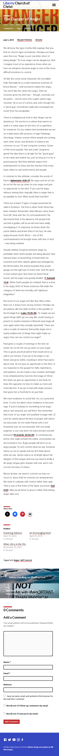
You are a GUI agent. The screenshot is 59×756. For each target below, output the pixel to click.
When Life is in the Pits (14, 544)
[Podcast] (22, 740)
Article (18, 25)
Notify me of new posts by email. (22, 713)
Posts (12, 25)
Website (7, 684)
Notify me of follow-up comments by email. (27, 705)
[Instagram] (18, 740)
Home (6, 25)
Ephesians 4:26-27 (20, 180)
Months (28, 28)
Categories (8, 28)
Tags (19, 28)
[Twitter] (9, 740)
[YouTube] (14, 740)
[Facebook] (5, 740)
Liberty (16, 5)
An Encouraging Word (40, 532)
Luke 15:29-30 (28, 313)
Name (7, 662)
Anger (17, 560)
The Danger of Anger (28, 25)
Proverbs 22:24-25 (24, 434)
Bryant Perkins (24, 40)
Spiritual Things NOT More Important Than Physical (22, 592)
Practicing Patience (12, 532)
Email (6, 673)
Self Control (26, 560)
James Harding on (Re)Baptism (27, 577)
